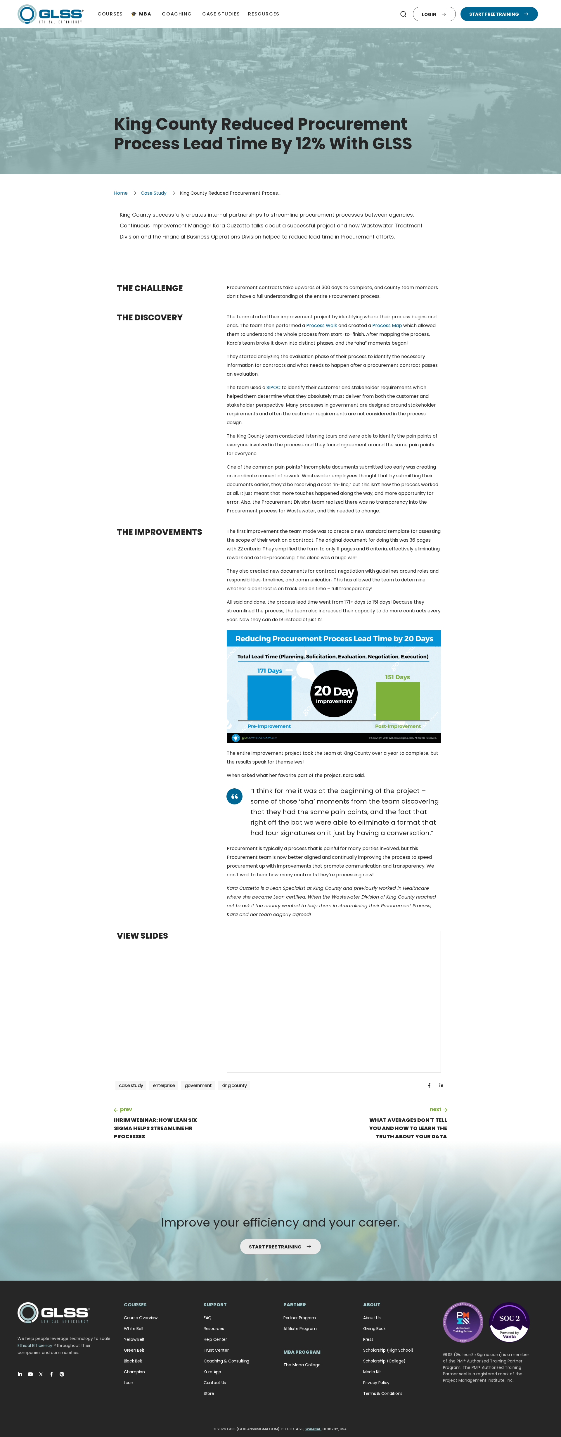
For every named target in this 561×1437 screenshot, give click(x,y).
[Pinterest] (62, 1374)
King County (234, 1085)
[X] (41, 1374)
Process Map (387, 325)
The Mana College (302, 1365)
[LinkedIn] (20, 1374)
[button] (403, 14)
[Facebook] (51, 1374)
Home (121, 193)
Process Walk (321, 325)
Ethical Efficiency (35, 1345)
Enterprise (164, 1085)
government (198, 1085)
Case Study (154, 193)
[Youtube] (30, 1374)
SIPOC (273, 387)
